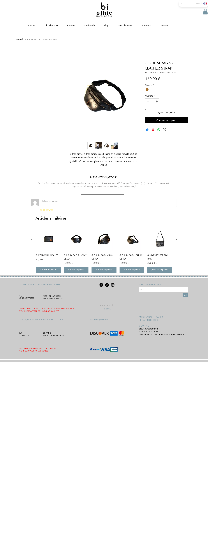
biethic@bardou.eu (148, 328)
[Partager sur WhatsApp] (159, 129)
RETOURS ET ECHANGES (53, 298)
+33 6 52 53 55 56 (149, 331)
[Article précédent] (31, 239)
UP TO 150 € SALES (40, 351)
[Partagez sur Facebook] (147, 129)
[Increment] (157, 101)
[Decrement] (148, 101)
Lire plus (103, 164)
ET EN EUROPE (24, 311)
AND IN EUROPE (25, 351)
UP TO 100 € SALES (48, 348)
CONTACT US (24, 335)
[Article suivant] (177, 239)
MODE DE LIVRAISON (52, 296)
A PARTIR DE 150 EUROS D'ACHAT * (44, 311)
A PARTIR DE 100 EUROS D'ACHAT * (59, 308)
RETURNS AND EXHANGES (53, 335)
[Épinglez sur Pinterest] (153, 129)
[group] (104, 249)
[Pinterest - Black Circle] (107, 285)
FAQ (20, 295)
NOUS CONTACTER (26, 298)
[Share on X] (164, 129)
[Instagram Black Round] (113, 285)
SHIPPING (47, 333)
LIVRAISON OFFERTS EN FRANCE (32, 308)
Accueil (19, 39)
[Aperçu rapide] (48, 239)
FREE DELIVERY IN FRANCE (29, 348)
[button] (205, 11)
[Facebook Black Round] (101, 285)
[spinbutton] (152, 101)
